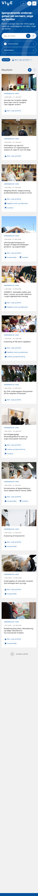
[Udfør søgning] (28, 36)
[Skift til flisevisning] (30, 70)
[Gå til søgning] (29, 3)
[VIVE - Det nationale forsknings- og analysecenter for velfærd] (7, 3)
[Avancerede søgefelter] (33, 36)
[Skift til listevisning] (34, 70)
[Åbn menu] (34, 3)
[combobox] (19, 44)
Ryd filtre (6, 60)
